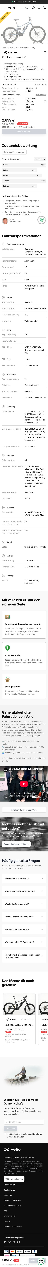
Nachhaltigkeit (9, 1185)
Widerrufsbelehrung (14, 1179)
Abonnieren (10, 1128)
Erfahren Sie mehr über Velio (24, 810)
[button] (24, 27)
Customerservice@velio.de (14, 1238)
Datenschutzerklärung (12, 1200)
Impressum (8, 1195)
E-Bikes (12, 48)
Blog (5, 1211)
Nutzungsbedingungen (12, 1205)
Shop (4, 48)
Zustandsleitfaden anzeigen (14, 152)
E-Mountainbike (22, 48)
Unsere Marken (9, 1216)
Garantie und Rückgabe (13, 1226)
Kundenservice (9, 1190)
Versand (7, 1221)
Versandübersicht (13, 71)
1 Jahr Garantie (12, 74)
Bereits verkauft (24, 131)
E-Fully (32, 48)
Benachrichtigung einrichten (16, 844)
